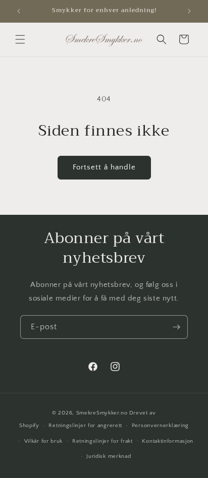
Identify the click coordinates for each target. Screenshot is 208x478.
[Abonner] (176, 327)
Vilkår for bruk (43, 441)
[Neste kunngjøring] (189, 11)
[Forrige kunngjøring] (19, 11)
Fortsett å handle (104, 167)
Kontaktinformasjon (167, 441)
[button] (20, 39)
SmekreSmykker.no (102, 413)
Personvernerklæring (160, 426)
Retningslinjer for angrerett (85, 426)
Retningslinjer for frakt (102, 441)
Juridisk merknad (108, 456)
